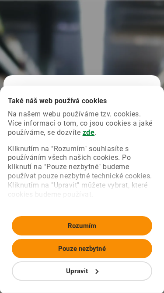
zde (89, 132)
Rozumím (82, 226)
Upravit (77, 271)
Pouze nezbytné (81, 249)
